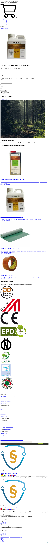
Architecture (3, 414)
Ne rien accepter (13, 537)
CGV (2, 437)
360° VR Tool (3, 403)
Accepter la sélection (5, 537)
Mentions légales (4, 433)
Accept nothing (2, 541)
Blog (1, 407)
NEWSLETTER (4, 416)
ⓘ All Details (3, 522)
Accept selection (2, 539)
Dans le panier (3, 90)
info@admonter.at (7, 429)
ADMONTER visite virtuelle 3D (7, 399)
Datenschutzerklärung (12, 473)
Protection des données (5, 435)
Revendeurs (3, 411)
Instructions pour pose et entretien (7, 81)
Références (3, 409)
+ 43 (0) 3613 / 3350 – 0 (7, 424)
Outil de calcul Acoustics (6, 401)
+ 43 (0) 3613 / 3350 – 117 (8, 427)
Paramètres (40, 443)
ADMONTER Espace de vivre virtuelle (9, 396)
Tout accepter (19, 537)
